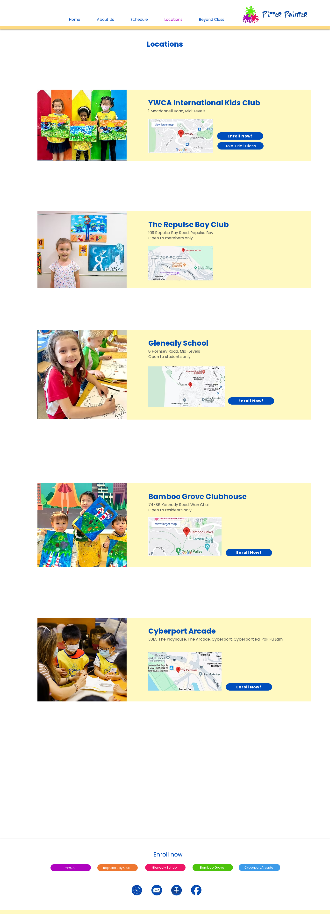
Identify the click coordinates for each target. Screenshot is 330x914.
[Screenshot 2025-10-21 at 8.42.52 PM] (136, 890)
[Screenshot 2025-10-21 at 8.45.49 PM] (176, 890)
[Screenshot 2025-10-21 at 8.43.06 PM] (156, 890)
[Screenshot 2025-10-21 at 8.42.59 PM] (196, 890)
